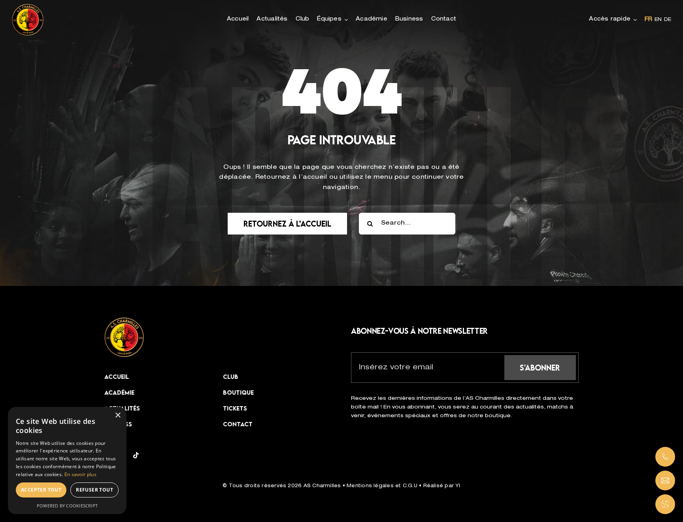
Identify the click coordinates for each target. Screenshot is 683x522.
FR (648, 20)
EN (658, 19)
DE (667, 19)
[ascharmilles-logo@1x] (124, 320)
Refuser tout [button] (94, 489)
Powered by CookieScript (67, 506)
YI (457, 486)
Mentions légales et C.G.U (383, 486)
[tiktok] (136, 455)
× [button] (118, 415)
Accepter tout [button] (41, 489)
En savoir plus (80, 474)
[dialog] (67, 460)
